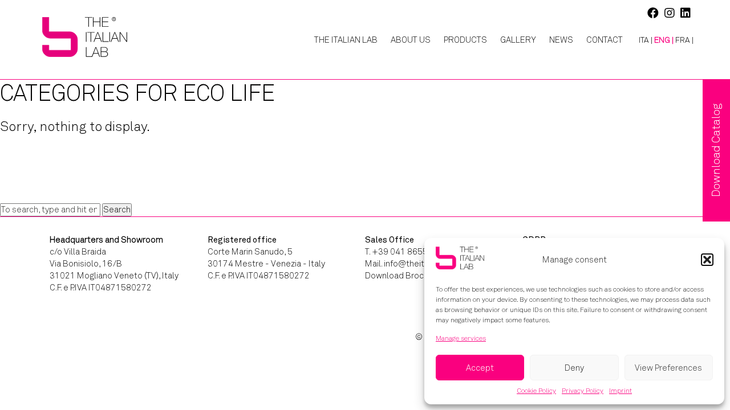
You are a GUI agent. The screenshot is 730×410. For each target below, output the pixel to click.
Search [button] (117, 209)
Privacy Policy (582, 391)
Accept (480, 368)
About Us (411, 40)
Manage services (461, 338)
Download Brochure (403, 275)
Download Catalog (716, 150)
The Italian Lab (346, 40)
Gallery (518, 40)
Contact (604, 40)
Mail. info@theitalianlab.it (413, 264)
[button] (707, 259)
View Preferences (668, 368)
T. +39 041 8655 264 (405, 252)
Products (465, 40)
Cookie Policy (536, 391)
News (561, 40)
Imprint (620, 391)
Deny (574, 368)
